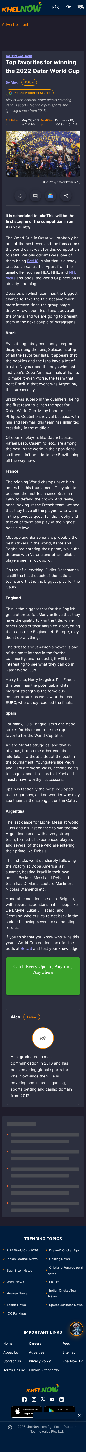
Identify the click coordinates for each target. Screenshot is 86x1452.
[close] (79, 1415)
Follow (29, 82)
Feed (66, 1343)
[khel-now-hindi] (81, 7)
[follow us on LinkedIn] (61, 1399)
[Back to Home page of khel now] (22, 7)
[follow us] (50, 195)
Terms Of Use (14, 1370)
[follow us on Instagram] (34, 1399)
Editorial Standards (44, 1370)
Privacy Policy (40, 1361)
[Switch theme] (68, 7)
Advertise (36, 1352)
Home (7, 1343)
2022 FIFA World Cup (19, 56)
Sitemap (69, 1352)
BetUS (32, 260)
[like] (20, 195)
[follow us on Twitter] (43, 1399)
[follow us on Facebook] (24, 1399)
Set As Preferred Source (32, 93)
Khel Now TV (73, 1361)
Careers (35, 1343)
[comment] (35, 195)
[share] (66, 195)
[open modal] (76, 1329)
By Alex (12, 82)
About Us (10, 1352)
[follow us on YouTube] (52, 1399)
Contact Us (12, 1361)
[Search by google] (57, 8)
